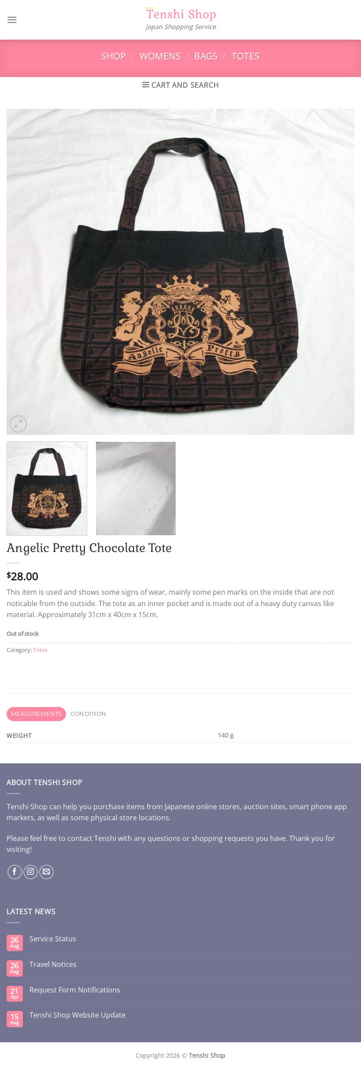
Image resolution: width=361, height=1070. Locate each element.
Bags (206, 56)
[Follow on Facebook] (14, 872)
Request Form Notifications (74, 990)
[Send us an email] (46, 872)
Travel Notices (53, 964)
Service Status (52, 939)
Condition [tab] (88, 714)
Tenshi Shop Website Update (77, 1015)
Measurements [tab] (36, 714)
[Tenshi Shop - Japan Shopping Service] (180, 14)
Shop (113, 56)
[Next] (336, 271)
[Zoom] (18, 424)
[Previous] (25, 271)
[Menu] (12, 19)
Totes (246, 56)
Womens (160, 56)
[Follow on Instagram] (30, 872)
